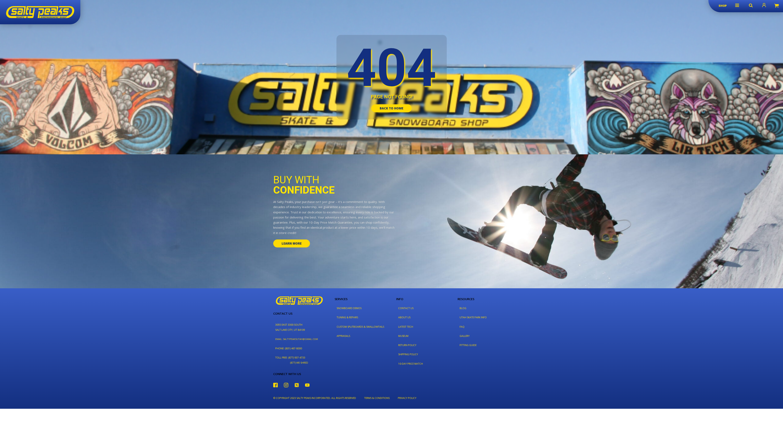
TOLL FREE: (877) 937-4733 (290, 357)
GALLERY (465, 336)
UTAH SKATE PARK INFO (473, 317)
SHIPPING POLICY (408, 354)
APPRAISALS (343, 336)
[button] (737, 5)
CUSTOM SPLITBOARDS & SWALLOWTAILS (360, 327)
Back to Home (391, 108)
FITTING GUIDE (468, 345)
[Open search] (751, 5)
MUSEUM (403, 336)
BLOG (463, 308)
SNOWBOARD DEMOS (349, 308)
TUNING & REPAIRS (347, 317)
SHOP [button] (723, 6)
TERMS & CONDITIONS (377, 398)
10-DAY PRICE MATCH (410, 363)
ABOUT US (404, 317)
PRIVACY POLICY (407, 398)
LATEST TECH (405, 327)
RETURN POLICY (407, 345)
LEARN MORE (292, 243)
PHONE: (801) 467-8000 (288, 348)
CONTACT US (406, 308)
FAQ (462, 327)
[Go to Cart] (776, 6)
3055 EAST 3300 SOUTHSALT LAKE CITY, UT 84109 (290, 327)
